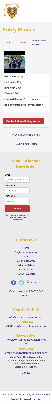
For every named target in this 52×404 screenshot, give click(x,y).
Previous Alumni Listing (26, 134)
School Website (26, 273)
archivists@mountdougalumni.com (26, 352)
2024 (17, 93)
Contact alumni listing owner (23, 121)
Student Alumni (32, 99)
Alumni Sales (26, 265)
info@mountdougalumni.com (26, 317)
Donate (26, 256)
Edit (8, 42)
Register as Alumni (26, 252)
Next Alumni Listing (26, 144)
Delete (22, 42)
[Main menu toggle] (45, 11)
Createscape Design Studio (31, 399)
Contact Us (26, 269)
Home (26, 247)
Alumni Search (26, 260)
